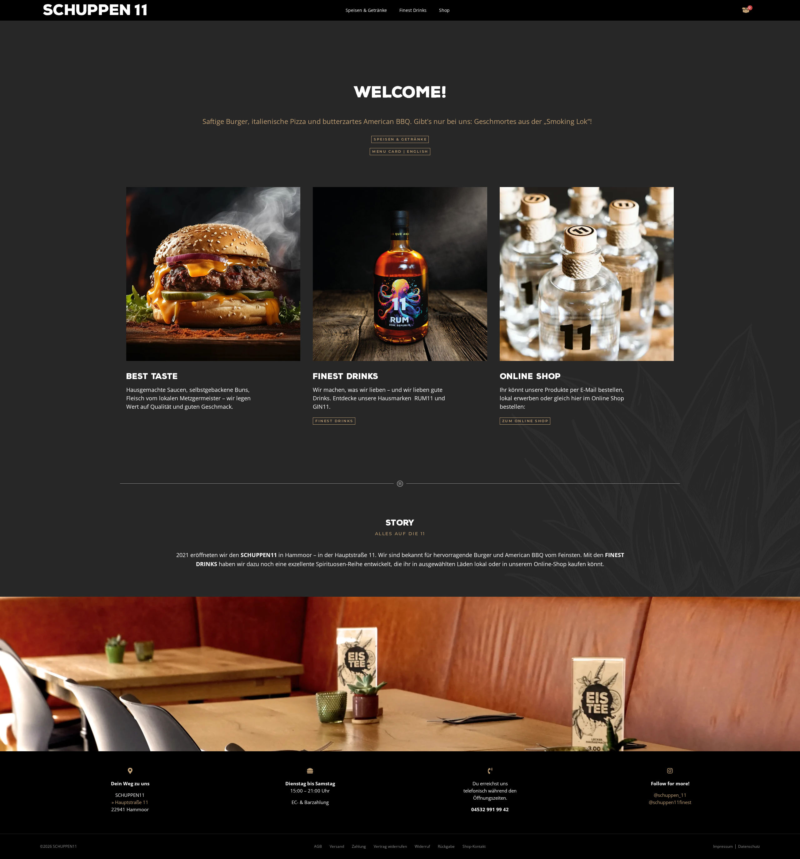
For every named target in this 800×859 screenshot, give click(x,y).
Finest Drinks (413, 10)
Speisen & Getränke (366, 10)
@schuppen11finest (670, 802)
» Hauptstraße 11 (130, 802)
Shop (444, 10)
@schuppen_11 (670, 795)
